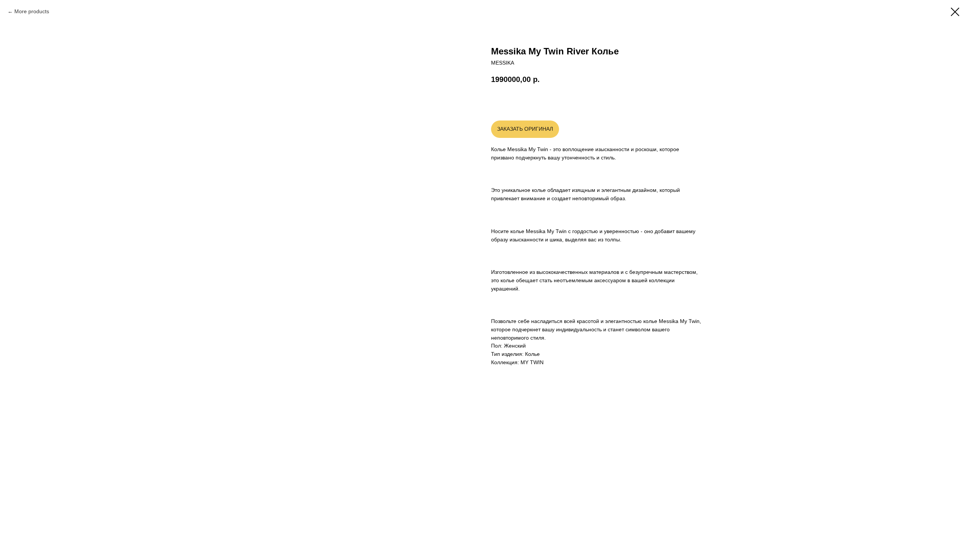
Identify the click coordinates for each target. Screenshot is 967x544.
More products (31, 11)
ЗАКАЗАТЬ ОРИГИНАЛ (525, 129)
